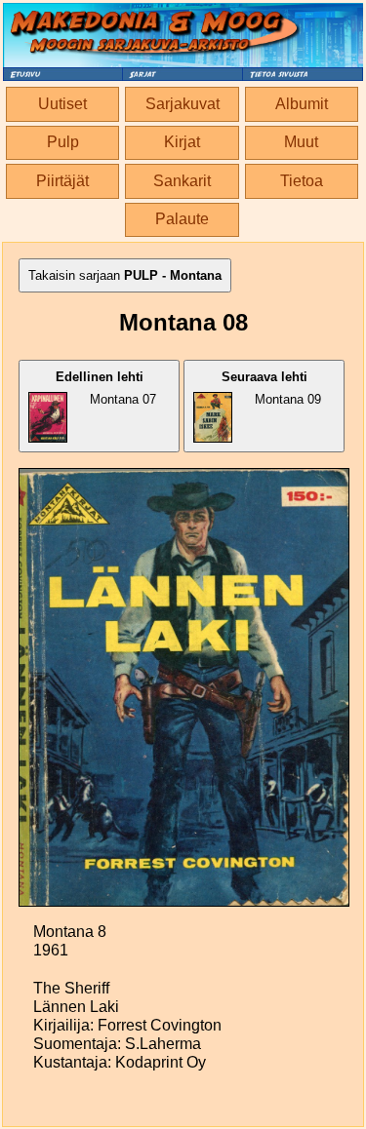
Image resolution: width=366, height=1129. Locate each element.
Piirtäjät (62, 181)
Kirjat (182, 142)
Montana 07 (106, 388)
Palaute (182, 219)
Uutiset (62, 104)
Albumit (301, 104)
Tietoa (301, 181)
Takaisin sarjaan (125, 275)
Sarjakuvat (182, 104)
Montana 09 (272, 388)
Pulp (63, 142)
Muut (301, 142)
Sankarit (182, 181)
